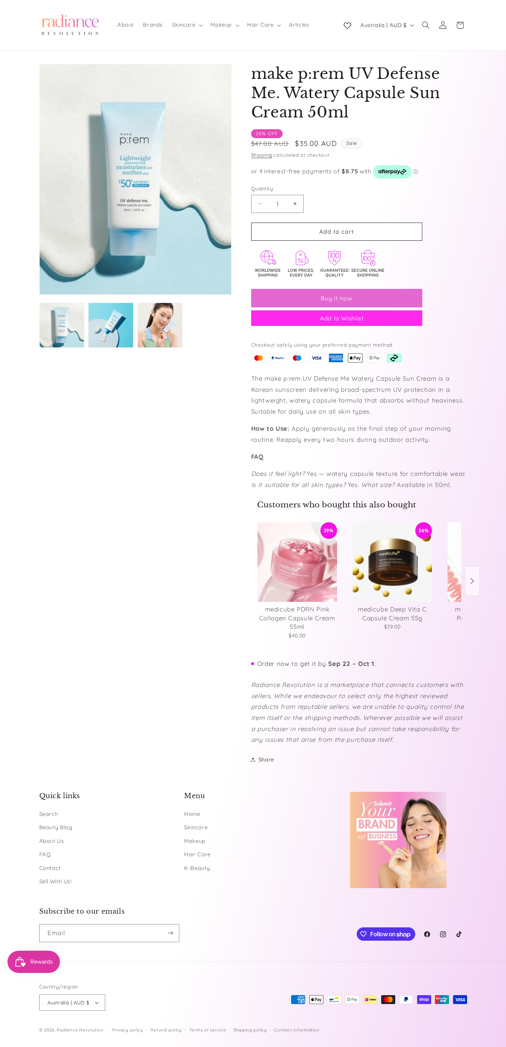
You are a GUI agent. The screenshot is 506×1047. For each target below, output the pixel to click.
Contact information (296, 1030)
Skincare (195, 827)
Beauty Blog (56, 827)
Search (48, 813)
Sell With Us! (55, 881)
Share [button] (266, 759)
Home (192, 813)
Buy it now (337, 298)
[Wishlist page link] (347, 25)
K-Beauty (197, 867)
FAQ (45, 854)
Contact (50, 867)
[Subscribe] (170, 933)
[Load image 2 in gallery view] (110, 325)
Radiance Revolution (80, 1030)
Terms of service (207, 1030)
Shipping (261, 155)
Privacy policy (127, 1030)
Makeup (195, 840)
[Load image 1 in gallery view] (61, 325)
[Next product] (472, 581)
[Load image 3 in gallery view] (160, 325)
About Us (51, 840)
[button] (186, 25)
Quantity (262, 188)
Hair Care (197, 854)
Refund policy (166, 1030)
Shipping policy (250, 1030)
